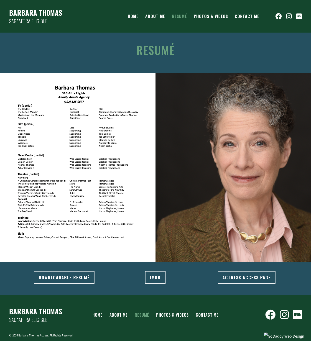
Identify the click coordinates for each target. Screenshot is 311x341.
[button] (64, 277)
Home (97, 315)
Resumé (142, 315)
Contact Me (207, 315)
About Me (119, 315)
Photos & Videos (172, 315)
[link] (133, 16)
